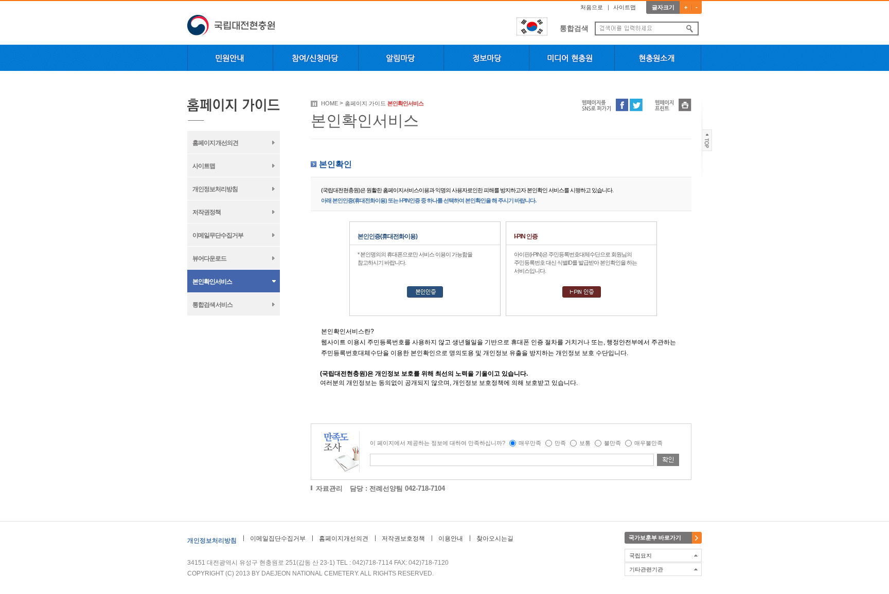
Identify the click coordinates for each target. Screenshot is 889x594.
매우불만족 (648, 443)
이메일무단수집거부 (217, 235)
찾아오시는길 (494, 538)
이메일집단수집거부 (278, 538)
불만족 (612, 443)
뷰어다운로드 (209, 258)
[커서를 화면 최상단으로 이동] (707, 149)
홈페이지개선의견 (343, 538)
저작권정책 (206, 212)
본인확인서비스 (212, 281)
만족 (560, 443)
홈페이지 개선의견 (215, 142)
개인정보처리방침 (215, 189)
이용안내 (450, 538)
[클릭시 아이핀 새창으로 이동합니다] (581, 296)
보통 (585, 443)
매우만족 (530, 443)
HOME (329, 103)
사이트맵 (624, 7)
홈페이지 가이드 (365, 103)
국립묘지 (640, 555)
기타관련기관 (646, 569)
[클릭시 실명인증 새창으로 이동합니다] (425, 296)
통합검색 (574, 28)
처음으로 (591, 7)
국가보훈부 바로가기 (655, 537)
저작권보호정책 (403, 538)
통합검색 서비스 (212, 304)
